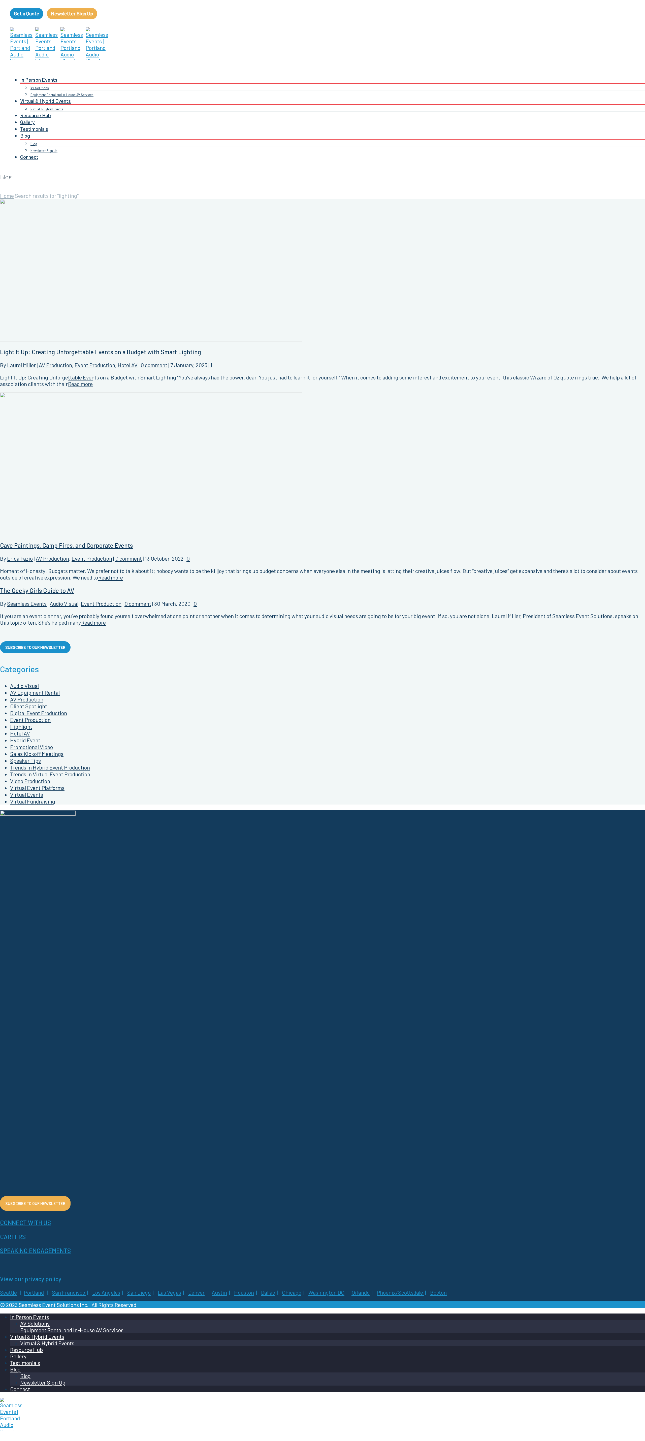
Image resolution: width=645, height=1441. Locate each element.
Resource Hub (35, 115)
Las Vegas (169, 1292)
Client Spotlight (28, 706)
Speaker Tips (25, 760)
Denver (196, 1292)
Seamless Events (27, 603)
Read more (80, 383)
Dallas (268, 1292)
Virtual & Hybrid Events (45, 101)
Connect (29, 157)
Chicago (291, 1292)
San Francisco (68, 1292)
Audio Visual (64, 603)
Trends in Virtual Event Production (50, 774)
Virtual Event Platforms (37, 787)
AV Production (55, 365)
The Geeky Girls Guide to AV (37, 590)
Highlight (21, 726)
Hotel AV (128, 365)
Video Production (30, 781)
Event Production (95, 365)
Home (7, 195)
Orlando (360, 1292)
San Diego (139, 1292)
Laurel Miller (21, 365)
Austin (219, 1292)
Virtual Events (26, 794)
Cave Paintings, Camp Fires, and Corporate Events (66, 545)
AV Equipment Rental (35, 692)
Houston (244, 1292)
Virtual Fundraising (32, 801)
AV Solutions (39, 88)
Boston (438, 1292)
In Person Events (38, 80)
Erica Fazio (20, 558)
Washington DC (326, 1292)
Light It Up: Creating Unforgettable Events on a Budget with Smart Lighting (100, 352)
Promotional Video (31, 747)
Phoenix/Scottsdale (400, 1292)
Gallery (27, 122)
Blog (25, 136)
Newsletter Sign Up (72, 13)
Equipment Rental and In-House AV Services (61, 95)
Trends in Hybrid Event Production (50, 767)
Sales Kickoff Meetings (36, 753)
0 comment (154, 365)
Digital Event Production (38, 713)
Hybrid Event (25, 740)
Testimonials (34, 129)
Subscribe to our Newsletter (35, 647)
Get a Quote (26, 13)
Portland (34, 1292)
